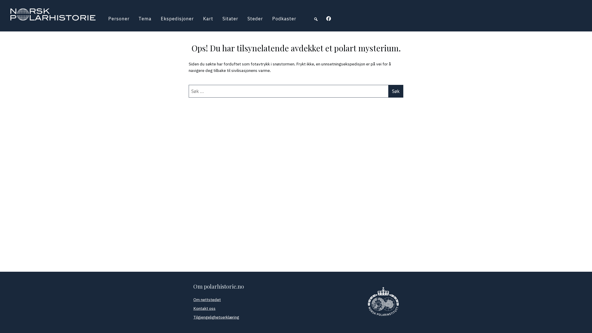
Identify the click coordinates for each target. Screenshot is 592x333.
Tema (145, 18)
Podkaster (284, 18)
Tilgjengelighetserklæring (216, 317)
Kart (208, 18)
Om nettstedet (207, 299)
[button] (315, 19)
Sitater (230, 18)
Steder (255, 18)
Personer (119, 18)
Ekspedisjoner (177, 18)
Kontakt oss (204, 308)
